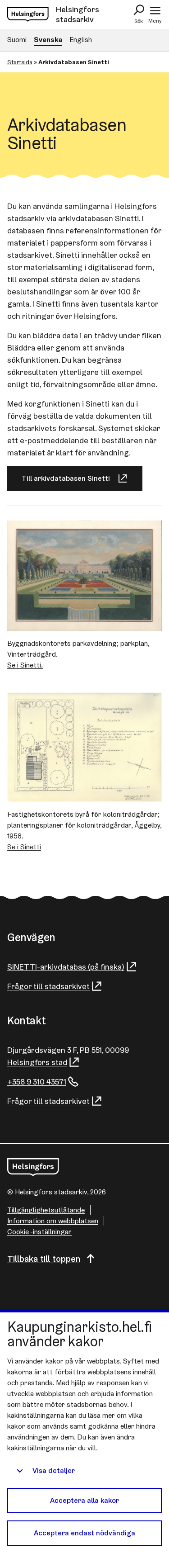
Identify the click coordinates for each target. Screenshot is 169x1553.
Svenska (48, 39)
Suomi (17, 39)
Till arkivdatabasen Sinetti (66, 478)
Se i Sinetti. (25, 665)
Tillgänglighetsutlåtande (46, 1210)
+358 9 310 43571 (36, 1081)
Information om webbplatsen (52, 1221)
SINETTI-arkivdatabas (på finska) (65, 966)
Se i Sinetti (24, 847)
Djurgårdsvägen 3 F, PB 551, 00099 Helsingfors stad (68, 1056)
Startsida (19, 62)
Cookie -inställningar (39, 1231)
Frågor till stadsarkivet (48, 986)
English (80, 39)
